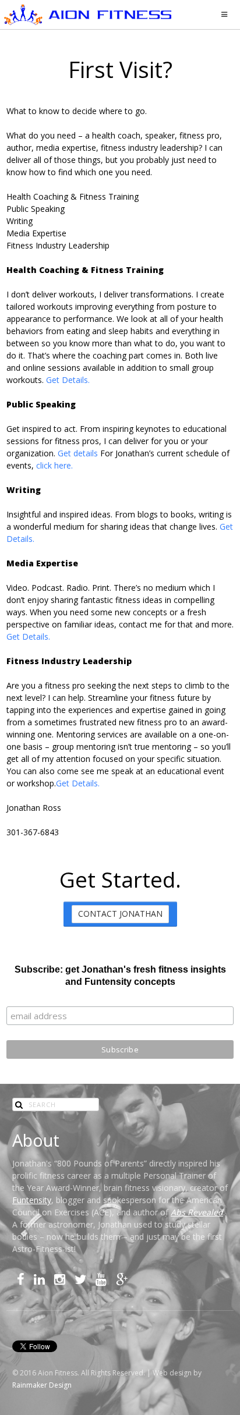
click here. (54, 465)
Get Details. (68, 379)
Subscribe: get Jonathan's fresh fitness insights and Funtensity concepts (120, 975)
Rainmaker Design (42, 1385)
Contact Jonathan (120, 913)
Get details (78, 453)
